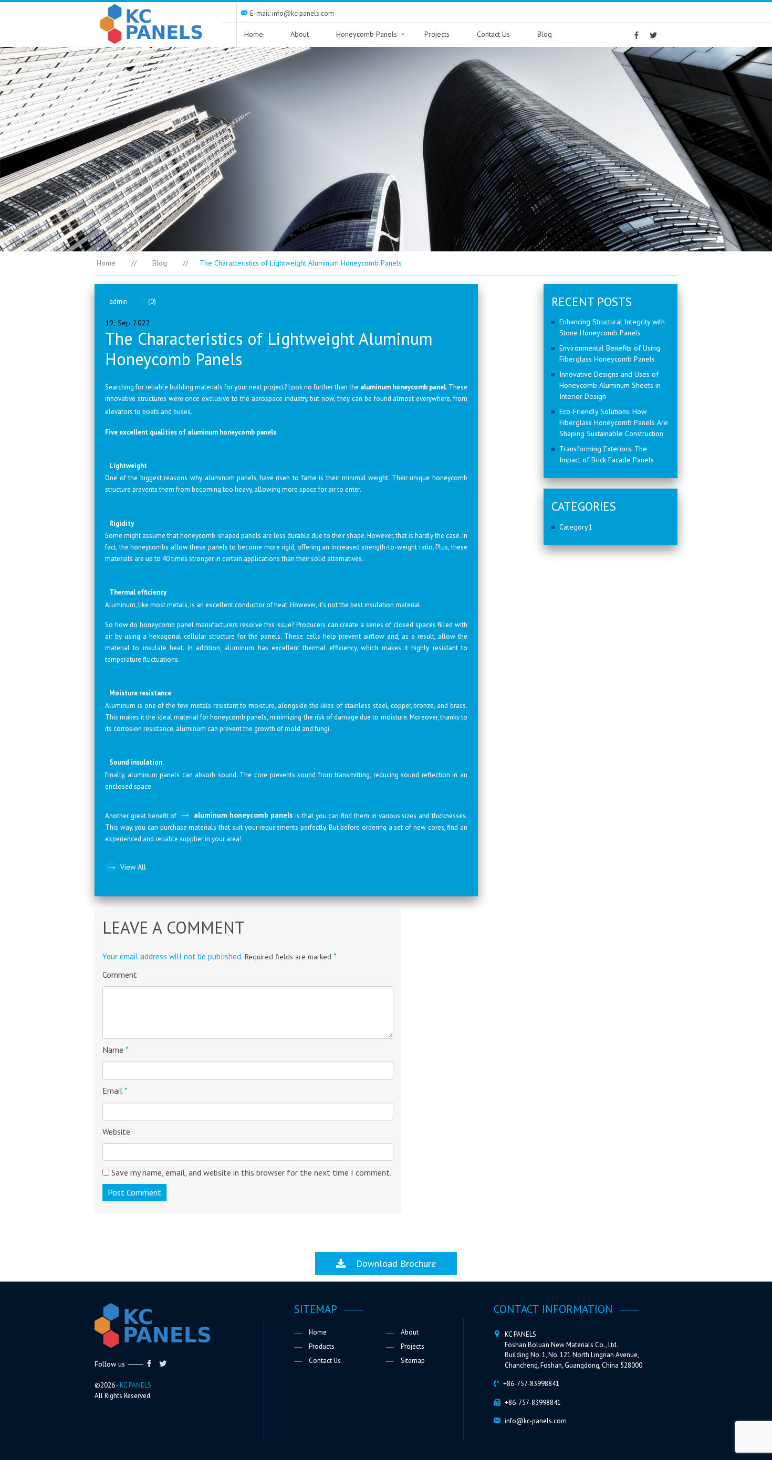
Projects (437, 34)
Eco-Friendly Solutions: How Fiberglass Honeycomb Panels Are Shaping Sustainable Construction (613, 422)
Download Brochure (391, 1263)
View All (133, 867)
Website (116, 1131)
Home (253, 34)
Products (322, 1346)
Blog (544, 34)
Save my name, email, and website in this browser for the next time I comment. (251, 1172)
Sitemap (413, 1360)
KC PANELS (135, 1385)
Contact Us (493, 34)
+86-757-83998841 (531, 1383)
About (299, 34)
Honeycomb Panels (366, 34)
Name (115, 1049)
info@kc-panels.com (536, 1420)
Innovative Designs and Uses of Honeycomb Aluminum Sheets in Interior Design (610, 385)
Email (114, 1090)
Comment (119, 974)
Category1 (575, 527)
